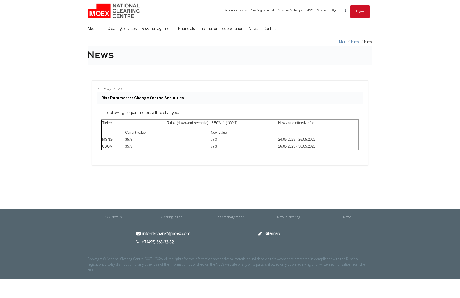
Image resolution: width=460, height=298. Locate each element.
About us (95, 29)
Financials (186, 29)
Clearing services (122, 29)
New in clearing (288, 217)
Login (360, 11)
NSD (309, 10)
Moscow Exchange (290, 10)
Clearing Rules (171, 217)
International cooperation (221, 29)
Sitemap (322, 10)
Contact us (272, 29)
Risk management (157, 29)
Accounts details (235, 10)
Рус (334, 10)
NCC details (113, 217)
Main (342, 41)
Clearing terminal (262, 10)
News (253, 29)
